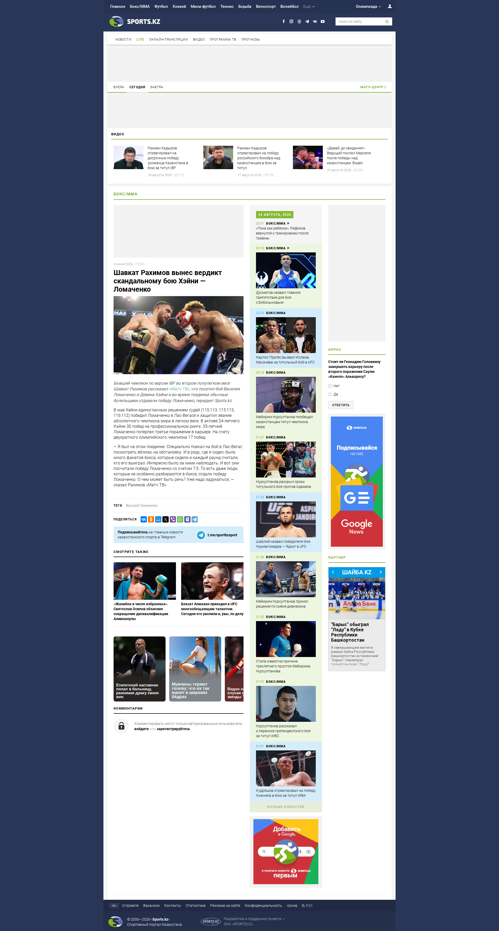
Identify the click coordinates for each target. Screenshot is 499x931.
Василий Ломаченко (141, 505)
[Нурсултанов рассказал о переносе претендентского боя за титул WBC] (286, 704)
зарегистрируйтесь (173, 729)
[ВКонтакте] (143, 519)
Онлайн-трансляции (168, 39)
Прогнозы (250, 39)
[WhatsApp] (179, 519)
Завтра (156, 87)
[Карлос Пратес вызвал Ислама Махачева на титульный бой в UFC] (286, 335)
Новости (123, 39)
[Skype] (186, 519)
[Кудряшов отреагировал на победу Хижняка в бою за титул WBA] (286, 768)
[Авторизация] (387, 6)
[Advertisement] (249, 65)
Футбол (161, 6)
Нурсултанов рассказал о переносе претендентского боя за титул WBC (283, 731)
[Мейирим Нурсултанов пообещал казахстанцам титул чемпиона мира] (286, 395)
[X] (164, 519)
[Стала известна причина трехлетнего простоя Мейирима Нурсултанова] (286, 639)
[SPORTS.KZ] (356, 482)
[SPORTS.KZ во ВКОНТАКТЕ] (315, 21)
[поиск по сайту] (387, 22)
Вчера (119, 87)
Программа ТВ (223, 39)
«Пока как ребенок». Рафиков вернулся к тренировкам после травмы (282, 233)
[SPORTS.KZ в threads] (299, 21)
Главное (117, 6)
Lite (140, 39)
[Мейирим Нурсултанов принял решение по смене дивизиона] (286, 579)
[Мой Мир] (157, 519)
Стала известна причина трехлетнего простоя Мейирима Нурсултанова (283, 666)
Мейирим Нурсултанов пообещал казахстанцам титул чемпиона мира (284, 422)
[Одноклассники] (150, 519)
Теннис (227, 6)
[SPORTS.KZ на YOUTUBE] (323, 21)
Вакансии (151, 905)
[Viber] (172, 519)
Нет (336, 386)
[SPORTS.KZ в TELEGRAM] (307, 21)
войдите (141, 729)
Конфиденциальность (263, 905)
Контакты (172, 905)
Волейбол (289, 6)
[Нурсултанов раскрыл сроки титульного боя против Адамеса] (286, 459)
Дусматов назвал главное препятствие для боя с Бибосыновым (278, 297)
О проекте (130, 905)
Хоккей (179, 6)
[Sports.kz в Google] (285, 883)
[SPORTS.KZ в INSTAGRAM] (291, 21)
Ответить (341, 405)
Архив (292, 905)
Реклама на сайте (225, 905)
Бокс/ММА (140, 6)
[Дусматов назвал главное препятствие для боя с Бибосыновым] (286, 270)
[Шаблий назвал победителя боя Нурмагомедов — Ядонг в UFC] (286, 519)
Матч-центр (371, 87)
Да (335, 394)
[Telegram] (194, 519)
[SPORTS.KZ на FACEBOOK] (284, 21)
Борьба (244, 6)
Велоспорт (266, 6)
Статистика (196, 905)
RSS (309, 905)
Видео (199, 39)
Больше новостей (286, 807)
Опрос (335, 350)
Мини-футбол (203, 6)
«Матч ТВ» (179, 388)
